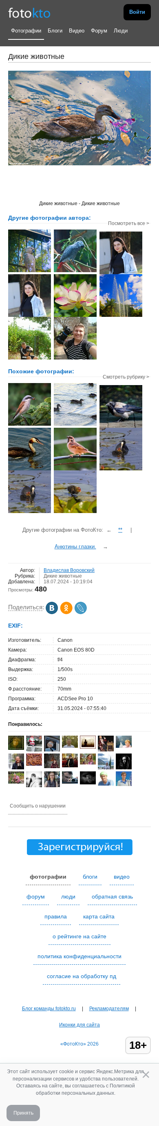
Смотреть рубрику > (126, 377)
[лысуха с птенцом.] (120, 469)
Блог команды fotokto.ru (49, 1008)
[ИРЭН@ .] (88, 763)
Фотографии (26, 31)
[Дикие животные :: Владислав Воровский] (29, 271)
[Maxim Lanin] (34, 764)
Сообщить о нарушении (38, 806)
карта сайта (99, 916)
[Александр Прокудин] (70, 782)
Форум (99, 31)
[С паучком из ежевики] (29, 425)
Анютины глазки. (75, 547)
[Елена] (88, 747)
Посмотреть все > (128, 223)
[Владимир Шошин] (88, 783)
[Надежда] (52, 766)
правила (55, 916)
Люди (121, 31)
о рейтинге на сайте (79, 936)
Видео (76, 31)
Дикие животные (63, 576)
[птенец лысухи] (75, 512)
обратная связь (112, 896)
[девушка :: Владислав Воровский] (120, 273)
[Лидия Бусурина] (124, 746)
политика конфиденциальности (79, 956)
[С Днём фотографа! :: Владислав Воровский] (29, 359)
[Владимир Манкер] (70, 766)
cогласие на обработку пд (81, 976)
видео (122, 876)
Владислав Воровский (69, 570)
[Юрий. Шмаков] (16, 768)
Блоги (55, 31)
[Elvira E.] (16, 748)
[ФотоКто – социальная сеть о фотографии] (29, 12)
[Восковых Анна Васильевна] (16, 782)
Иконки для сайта (79, 1025)
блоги (90, 876)
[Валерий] (106, 784)
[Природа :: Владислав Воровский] (75, 316)
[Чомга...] (29, 469)
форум (35, 896)
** (120, 530)
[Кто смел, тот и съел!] (75, 425)
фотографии (48, 876)
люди (68, 896)
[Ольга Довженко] (124, 784)
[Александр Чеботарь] (70, 746)
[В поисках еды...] (120, 427)
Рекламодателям (109, 1008)
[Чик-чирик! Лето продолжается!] (75, 469)
